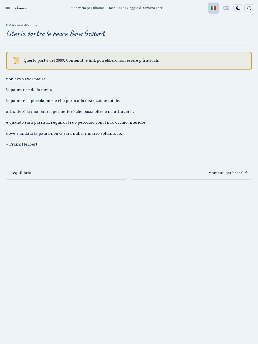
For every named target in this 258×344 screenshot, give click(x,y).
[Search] (249, 8)
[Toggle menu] (7, 8)
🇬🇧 (226, 8)
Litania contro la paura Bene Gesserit (55, 33)
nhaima (20, 8)
